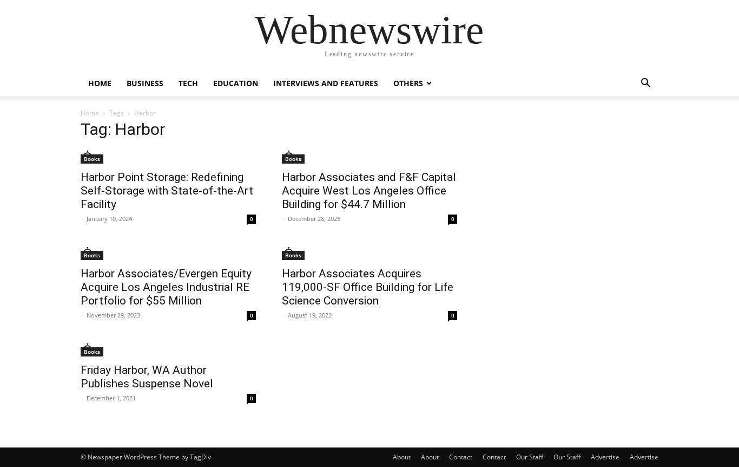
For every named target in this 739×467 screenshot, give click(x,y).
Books (92, 159)
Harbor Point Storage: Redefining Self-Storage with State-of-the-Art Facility (167, 191)
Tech (188, 83)
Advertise (605, 457)
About (402, 457)
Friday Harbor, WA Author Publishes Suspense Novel (147, 377)
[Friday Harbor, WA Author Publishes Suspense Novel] (168, 349)
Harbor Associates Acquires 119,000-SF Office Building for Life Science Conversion (367, 287)
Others (408, 83)
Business (145, 83)
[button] (645, 84)
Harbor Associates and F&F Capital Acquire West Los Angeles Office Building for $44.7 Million (369, 191)
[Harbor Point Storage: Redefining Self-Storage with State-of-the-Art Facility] (168, 157)
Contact (460, 457)
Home (99, 83)
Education (235, 83)
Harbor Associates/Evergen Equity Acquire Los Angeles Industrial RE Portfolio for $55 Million (166, 287)
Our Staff (529, 457)
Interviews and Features (325, 83)
